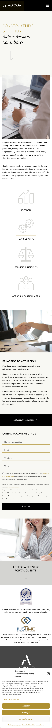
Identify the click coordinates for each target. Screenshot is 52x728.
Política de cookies (14, 725)
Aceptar (26, 706)
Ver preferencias (26, 719)
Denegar (26, 712)
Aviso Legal (40, 725)
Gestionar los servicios (11, 699)
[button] (48, 674)
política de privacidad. (13, 487)
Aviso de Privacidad (28, 725)
